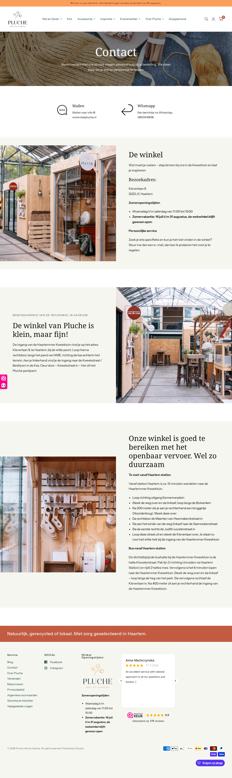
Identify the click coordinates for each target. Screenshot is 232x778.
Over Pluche (153, 19)
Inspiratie (106, 19)
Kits (69, 19)
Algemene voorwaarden (22, 695)
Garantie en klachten (20, 700)
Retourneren (15, 684)
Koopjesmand (177, 19)
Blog (10, 662)
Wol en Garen (50, 19)
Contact (12, 667)
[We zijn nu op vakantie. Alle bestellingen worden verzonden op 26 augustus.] (116, 3)
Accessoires (84, 19)
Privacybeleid (15, 689)
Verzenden (14, 678)
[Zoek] (206, 19)
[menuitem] (52, 19)
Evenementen (129, 19)
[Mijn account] (213, 19)
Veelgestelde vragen (20, 706)
